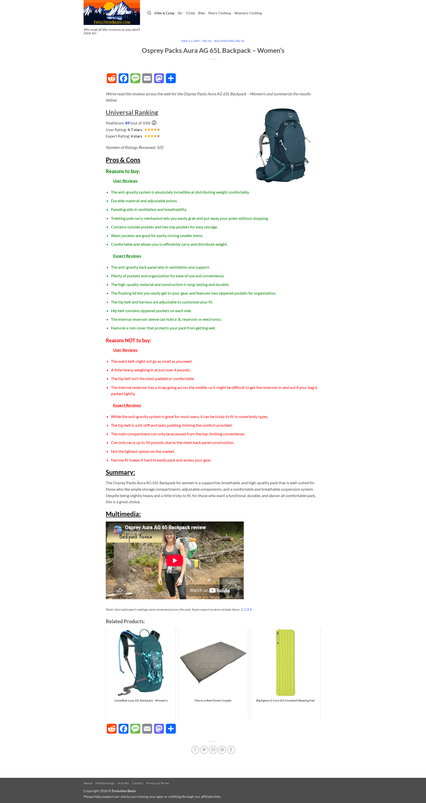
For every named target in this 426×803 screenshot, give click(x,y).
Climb (190, 13)
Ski (180, 13)
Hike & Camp (164, 13)
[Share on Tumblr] (231, 750)
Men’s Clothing (219, 13)
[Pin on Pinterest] (222, 750)
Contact (137, 783)
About (88, 783)
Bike (201, 13)
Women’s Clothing (248, 13)
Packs (207, 40)
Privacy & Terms (157, 783)
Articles (123, 783)
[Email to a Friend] (213, 750)
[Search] (149, 13)
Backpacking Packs (229, 40)
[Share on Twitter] (204, 750)
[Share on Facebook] (195, 750)
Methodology (105, 783)
